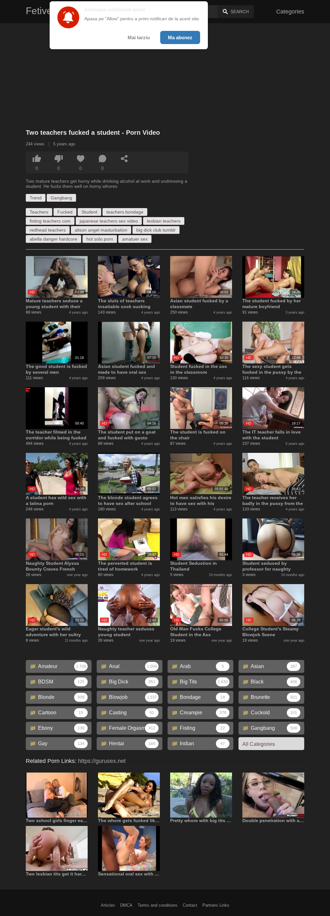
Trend (36, 197)
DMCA (126, 905)
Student (89, 212)
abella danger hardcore (53, 239)
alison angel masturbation (101, 230)
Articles (108, 905)
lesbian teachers (163, 221)
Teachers (39, 212)
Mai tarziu (139, 37)
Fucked (65, 212)
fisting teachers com (50, 221)
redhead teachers (48, 230)
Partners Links (215, 905)
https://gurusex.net (102, 761)
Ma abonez (180, 37)
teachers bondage (124, 212)
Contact (190, 905)
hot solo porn (99, 239)
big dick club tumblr (156, 230)
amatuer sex (135, 239)
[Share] (124, 158)
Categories (290, 11)
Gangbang (61, 197)
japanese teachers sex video (109, 221)
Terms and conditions (158, 905)
